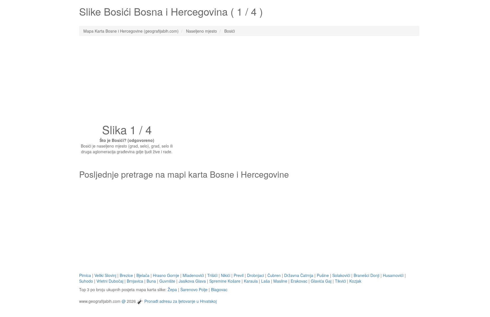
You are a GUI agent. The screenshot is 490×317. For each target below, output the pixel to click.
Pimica (85, 275)
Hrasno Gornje (166, 275)
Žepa (172, 289)
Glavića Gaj (321, 281)
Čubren (274, 275)
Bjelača (142, 275)
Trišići (212, 275)
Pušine (323, 275)
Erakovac (299, 281)
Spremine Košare (224, 281)
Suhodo (86, 281)
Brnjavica (135, 281)
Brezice (126, 275)
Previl (239, 275)
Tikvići (340, 281)
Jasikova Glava (192, 281)
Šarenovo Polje (194, 289)
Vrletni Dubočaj (109, 281)
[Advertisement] (245, 81)
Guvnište (167, 281)
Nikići (225, 275)
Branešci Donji (366, 275)
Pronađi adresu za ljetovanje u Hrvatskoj (180, 301)
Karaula (251, 281)
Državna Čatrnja (298, 275)
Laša (265, 281)
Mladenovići (193, 275)
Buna (151, 281)
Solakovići (341, 275)
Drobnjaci (255, 275)
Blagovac (219, 289)
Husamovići (393, 275)
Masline (280, 281)
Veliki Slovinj (105, 275)
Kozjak (355, 281)
